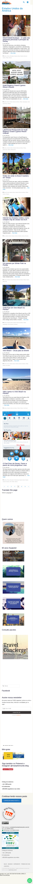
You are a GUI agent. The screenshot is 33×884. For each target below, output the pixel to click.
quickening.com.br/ (13, 870)
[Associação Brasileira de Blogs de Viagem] (9, 813)
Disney (5, 192)
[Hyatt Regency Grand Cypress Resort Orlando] (16, 72)
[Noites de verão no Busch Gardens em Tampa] (16, 163)
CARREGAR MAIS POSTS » (12, 800)
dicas (8, 363)
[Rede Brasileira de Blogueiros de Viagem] (10, 840)
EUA (10, 481)
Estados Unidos (6, 101)
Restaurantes (13, 149)
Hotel (29, 101)
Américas (5, 279)
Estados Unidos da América (14, 101)
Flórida (7, 57)
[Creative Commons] (5, 822)
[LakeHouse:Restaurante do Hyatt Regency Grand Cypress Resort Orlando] (16, 117)
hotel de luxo (5, 103)
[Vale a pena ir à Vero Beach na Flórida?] (16, 379)
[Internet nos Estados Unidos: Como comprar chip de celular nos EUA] (16, 206)
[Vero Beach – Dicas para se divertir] (16, 338)
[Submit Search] (3, 686)
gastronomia (5, 149)
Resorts (11, 324)
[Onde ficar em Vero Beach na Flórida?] (16, 295)
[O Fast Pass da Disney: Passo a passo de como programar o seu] (16, 436)
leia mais (13, 53)
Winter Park (5, 281)
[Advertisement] (11, 505)
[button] (29, 880)
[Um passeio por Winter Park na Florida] (16, 250)
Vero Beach (15, 324)
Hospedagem (25, 101)
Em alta (7, 192)
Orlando (10, 57)
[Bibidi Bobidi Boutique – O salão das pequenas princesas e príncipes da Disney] (16, 25)
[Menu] (28, 2)
